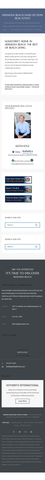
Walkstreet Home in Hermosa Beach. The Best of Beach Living (21, 44)
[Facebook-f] (13, 432)
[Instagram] (25, 432)
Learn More (22, 401)
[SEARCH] (36, 225)
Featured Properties (14, 85)
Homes (36, 85)
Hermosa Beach (28, 85)
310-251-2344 (18, 161)
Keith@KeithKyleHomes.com (22, 164)
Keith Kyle (8, 89)
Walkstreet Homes (23, 87)
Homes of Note (10, 87)
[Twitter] (19, 432)
